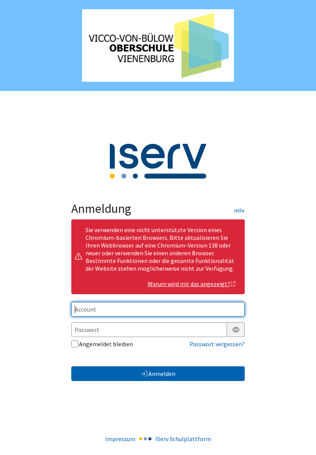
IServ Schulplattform (183, 439)
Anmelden (161, 373)
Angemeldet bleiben (106, 344)
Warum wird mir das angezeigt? (189, 284)
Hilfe (239, 210)
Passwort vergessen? (217, 344)
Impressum (120, 439)
